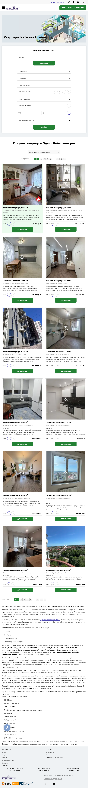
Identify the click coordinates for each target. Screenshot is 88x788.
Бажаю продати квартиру (73, 7)
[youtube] (77, 2)
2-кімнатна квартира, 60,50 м (58, 495)
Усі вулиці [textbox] (22, 78)
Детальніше (22, 229)
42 (61, 159)
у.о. (69, 113)
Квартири (49, 749)
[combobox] (44, 71)
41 (57, 159)
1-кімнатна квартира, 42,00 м (58, 280)
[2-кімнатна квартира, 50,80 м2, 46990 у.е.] (22, 328)
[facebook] (73, 2)
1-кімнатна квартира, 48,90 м (15, 280)
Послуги (4, 752)
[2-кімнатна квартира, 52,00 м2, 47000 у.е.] (65, 328)
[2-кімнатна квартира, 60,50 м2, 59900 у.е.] (65, 471)
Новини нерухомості (8, 760)
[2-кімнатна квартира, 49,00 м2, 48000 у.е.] (22, 546)
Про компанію (6, 749)
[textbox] (44, 120)
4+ (69, 92)
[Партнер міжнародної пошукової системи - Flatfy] (6, 783)
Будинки (49, 755)
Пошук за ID (44, 63)
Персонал (5, 763)
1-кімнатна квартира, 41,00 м (58, 570)
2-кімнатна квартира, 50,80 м (15, 351)
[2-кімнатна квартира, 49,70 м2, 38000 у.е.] (22, 184)
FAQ (3, 755)
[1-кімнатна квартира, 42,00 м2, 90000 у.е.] (65, 257)
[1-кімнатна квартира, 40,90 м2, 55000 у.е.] (22, 471)
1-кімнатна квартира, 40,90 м (15, 495)
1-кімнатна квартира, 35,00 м (58, 207)
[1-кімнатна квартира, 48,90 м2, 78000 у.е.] (22, 257)
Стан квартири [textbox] (24, 99)
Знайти (44, 127)
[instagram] (69, 2)
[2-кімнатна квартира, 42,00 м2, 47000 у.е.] (22, 399)
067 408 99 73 (44, 770)
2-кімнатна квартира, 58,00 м (58, 422)
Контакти (5, 766)
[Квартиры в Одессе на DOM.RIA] (22, 784)
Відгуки (4, 757)
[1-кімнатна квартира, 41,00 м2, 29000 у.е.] (65, 546)
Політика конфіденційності (53, 779)
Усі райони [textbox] (23, 71)
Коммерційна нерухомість (54, 757)
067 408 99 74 (58, 2)
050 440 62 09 (73, 770)
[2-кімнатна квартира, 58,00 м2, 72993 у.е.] (65, 399)
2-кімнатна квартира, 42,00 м (15, 422)
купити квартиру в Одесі (50, 620)
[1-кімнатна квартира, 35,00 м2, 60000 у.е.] (65, 184)
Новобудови (50, 752)
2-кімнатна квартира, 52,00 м (58, 351)
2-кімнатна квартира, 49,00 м (15, 570)
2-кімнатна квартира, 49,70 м (15, 207)
